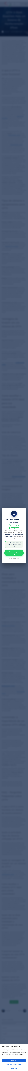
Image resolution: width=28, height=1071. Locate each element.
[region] (14, 1057)
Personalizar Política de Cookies (14, 1064)
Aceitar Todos (14, 1060)
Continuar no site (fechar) (14, 558)
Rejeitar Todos (14, 1068)
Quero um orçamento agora (15, 553)
